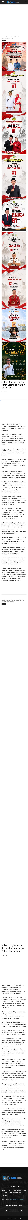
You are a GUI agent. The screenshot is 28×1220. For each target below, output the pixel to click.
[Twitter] (11, 395)
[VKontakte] (21, 1210)
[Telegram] (18, 395)
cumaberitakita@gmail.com (17, 1199)
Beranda (3, 36)
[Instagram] (17, 1210)
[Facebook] (8, 395)
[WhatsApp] (15, 395)
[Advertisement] (14, 19)
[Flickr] (13, 1210)
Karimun (8, 36)
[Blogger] (6, 1210)
